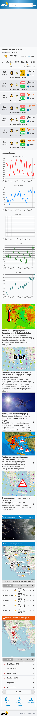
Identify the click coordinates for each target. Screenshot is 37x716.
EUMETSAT (31, 517)
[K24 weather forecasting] (4, 4)
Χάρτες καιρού (7, 704)
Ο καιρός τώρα (19, 704)
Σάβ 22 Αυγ (7, 586)
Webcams (31, 703)
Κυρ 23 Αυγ (18, 586)
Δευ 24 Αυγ (29, 586)
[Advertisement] (18, 28)
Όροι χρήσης (32, 713)
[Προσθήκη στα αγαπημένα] (21, 49)
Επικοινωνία (22, 713)
